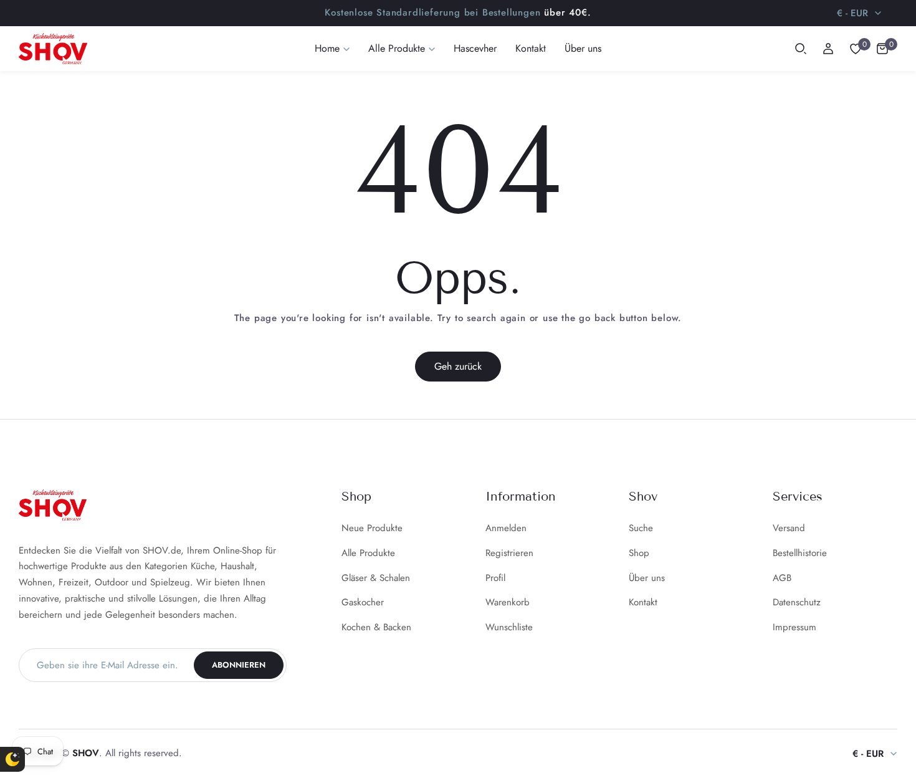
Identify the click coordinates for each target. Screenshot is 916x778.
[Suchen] (800, 48)
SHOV (85, 753)
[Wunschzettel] (855, 48)
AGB (782, 578)
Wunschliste (509, 627)
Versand (789, 528)
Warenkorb (507, 602)
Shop (639, 553)
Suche (641, 528)
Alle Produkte (368, 553)
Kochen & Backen (376, 627)
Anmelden (506, 528)
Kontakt (643, 602)
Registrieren (509, 553)
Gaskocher (362, 602)
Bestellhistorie (800, 553)
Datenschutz (797, 602)
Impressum (794, 627)
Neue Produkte (372, 528)
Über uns (647, 578)
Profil (495, 578)
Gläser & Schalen (375, 578)
